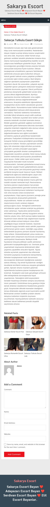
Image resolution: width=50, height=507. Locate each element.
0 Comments (38, 44)
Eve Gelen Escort (17, 32)
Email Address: (9, 423)
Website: (7, 434)
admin (11, 44)
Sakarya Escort (25, 6)
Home (6, 32)
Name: (6, 412)
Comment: (8, 390)
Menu (3, 20)
